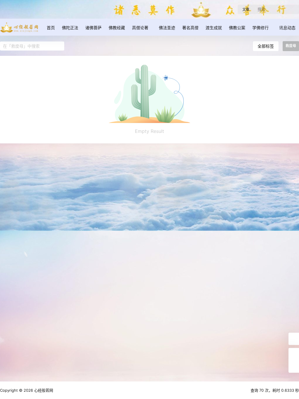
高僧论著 (140, 27)
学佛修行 (260, 27)
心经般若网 (43, 390)
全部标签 (266, 46)
